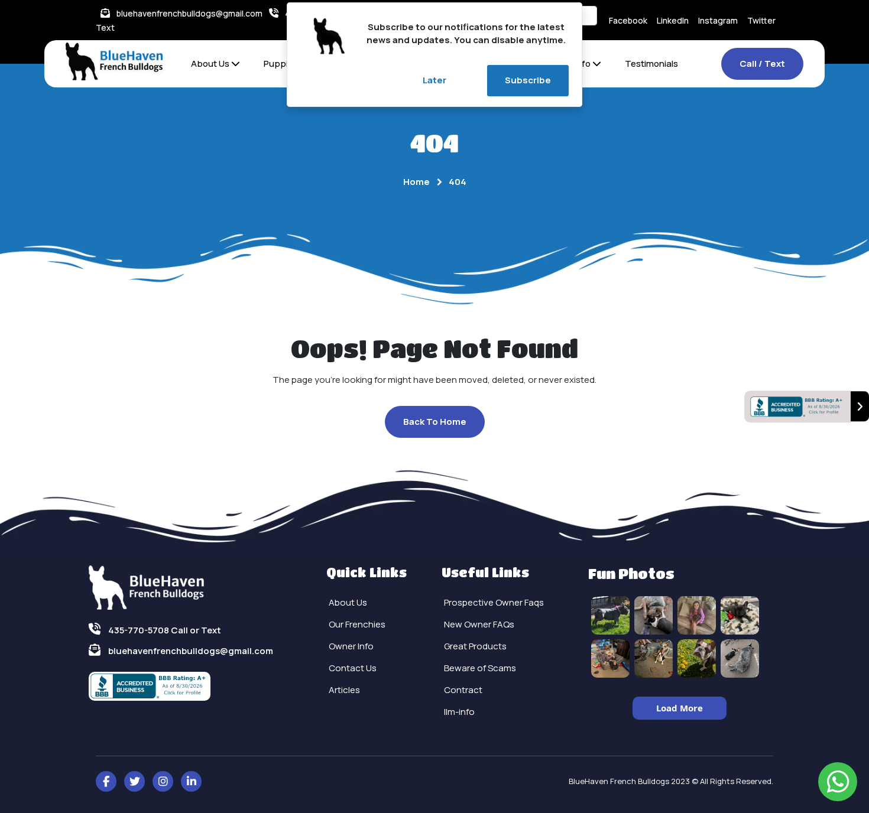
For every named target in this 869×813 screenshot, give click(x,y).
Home (416, 181)
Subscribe (528, 80)
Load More (679, 708)
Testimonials (651, 63)
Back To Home (434, 421)
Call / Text (762, 63)
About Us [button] (211, 63)
